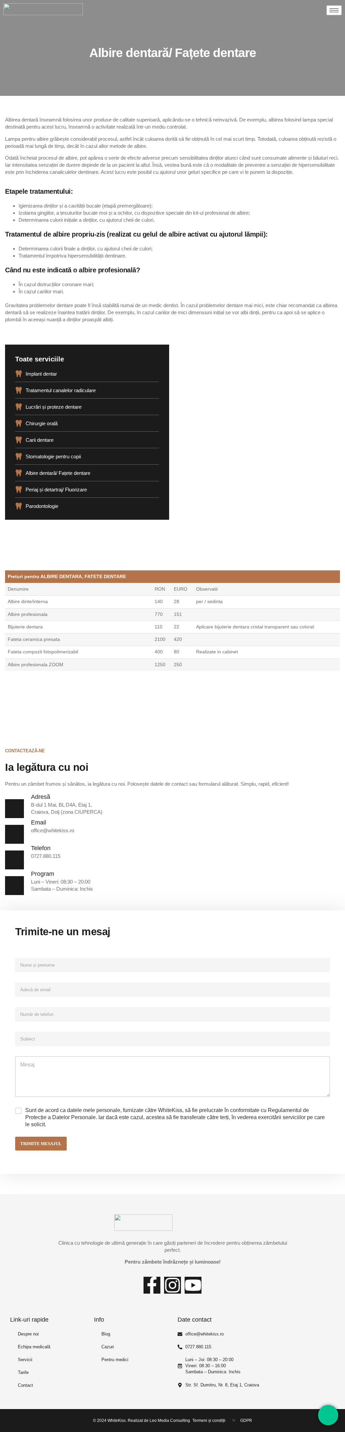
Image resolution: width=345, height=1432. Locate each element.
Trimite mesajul (41, 1143)
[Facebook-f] (152, 1285)
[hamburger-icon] (334, 10)
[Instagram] (172, 1285)
